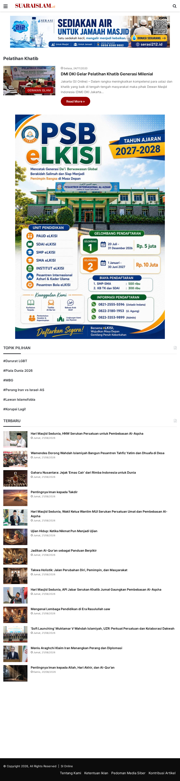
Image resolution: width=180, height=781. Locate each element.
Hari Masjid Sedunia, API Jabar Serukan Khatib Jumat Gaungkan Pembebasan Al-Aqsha (96, 589)
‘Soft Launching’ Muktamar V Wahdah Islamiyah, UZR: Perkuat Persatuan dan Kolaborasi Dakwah (103, 628)
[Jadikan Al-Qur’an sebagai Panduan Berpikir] (15, 556)
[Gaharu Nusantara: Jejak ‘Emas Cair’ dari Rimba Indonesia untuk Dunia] (15, 478)
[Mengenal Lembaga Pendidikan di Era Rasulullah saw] (15, 615)
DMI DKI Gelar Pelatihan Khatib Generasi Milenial (107, 74)
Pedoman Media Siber (128, 773)
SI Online (67, 766)
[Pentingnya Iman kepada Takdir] (15, 498)
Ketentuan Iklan (96, 773)
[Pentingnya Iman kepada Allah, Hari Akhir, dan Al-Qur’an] (15, 673)
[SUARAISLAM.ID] (35, 5)
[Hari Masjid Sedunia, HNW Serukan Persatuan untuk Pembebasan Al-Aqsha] (15, 439)
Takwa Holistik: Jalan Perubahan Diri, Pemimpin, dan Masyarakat (79, 570)
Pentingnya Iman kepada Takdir (54, 492)
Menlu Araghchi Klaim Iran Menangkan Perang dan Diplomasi (76, 648)
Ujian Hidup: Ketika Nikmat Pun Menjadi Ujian (64, 531)
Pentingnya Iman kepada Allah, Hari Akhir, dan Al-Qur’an (73, 667)
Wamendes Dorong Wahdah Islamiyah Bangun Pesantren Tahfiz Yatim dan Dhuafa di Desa (97, 453)
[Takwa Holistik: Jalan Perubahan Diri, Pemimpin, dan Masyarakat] (15, 576)
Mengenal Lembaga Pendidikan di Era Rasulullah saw (70, 609)
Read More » (75, 101)
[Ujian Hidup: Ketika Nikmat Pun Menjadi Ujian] (15, 537)
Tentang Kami (70, 773)
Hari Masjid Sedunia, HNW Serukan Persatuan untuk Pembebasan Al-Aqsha (87, 433)
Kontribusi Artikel (162, 773)
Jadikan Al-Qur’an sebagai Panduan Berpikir (64, 550)
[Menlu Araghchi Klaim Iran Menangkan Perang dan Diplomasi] (15, 654)
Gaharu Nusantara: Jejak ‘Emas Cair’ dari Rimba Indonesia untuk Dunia (83, 472)
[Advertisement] (90, 721)
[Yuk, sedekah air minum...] (90, 31)
